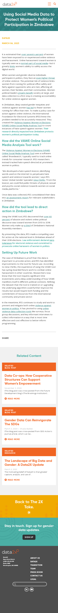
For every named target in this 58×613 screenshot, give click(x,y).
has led (30, 107)
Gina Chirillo (39, 180)
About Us (35, 558)
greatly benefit (25, 93)
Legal (33, 579)
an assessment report (17, 197)
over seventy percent (32, 54)
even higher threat (45, 78)
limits (12, 66)
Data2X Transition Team (36, 565)
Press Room (36, 572)
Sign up (29, 537)
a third (27, 225)
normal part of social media (34, 63)
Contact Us (36, 576)
